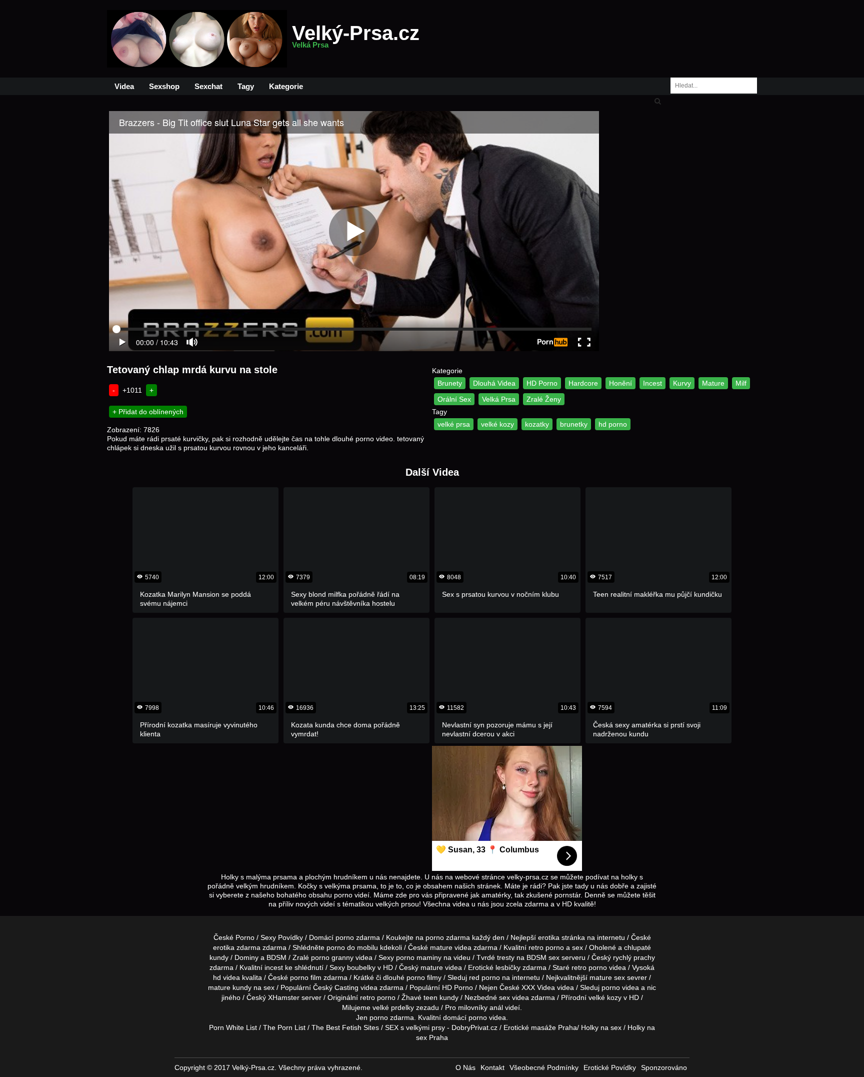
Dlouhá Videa (494, 383)
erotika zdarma (236, 947)
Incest (652, 383)
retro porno (546, 947)
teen (431, 997)
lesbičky (508, 967)
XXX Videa (538, 987)
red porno (484, 977)
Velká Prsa (499, 399)
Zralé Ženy (543, 399)
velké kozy (497, 424)
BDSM (276, 957)
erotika (549, 937)
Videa (124, 86)
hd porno (612, 424)
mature (441, 947)
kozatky (537, 424)
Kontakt (492, 1067)
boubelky (361, 967)
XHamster (284, 997)
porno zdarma (448, 937)
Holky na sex (601, 1027)
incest (273, 967)
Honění (620, 383)
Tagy (246, 86)
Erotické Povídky (610, 1067)
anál (496, 1007)
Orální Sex (454, 399)
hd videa (226, 977)
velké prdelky (393, 1007)
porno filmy (424, 977)
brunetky (574, 424)
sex (504, 997)
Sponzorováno (664, 1067)
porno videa (620, 987)
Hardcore (583, 383)
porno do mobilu (352, 947)
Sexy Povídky (281, 937)
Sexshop (164, 86)
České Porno (234, 937)
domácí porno (465, 1017)
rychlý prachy (634, 957)
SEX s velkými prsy (415, 1027)
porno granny (332, 957)
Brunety (450, 383)
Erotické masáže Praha (540, 1027)
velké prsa (454, 424)
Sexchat (208, 86)
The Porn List (284, 1027)
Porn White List (233, 1027)
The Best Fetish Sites (345, 1027)
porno (345, 937)
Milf (741, 383)
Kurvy (682, 383)
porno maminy (419, 957)
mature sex (607, 977)
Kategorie (286, 86)
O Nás (466, 1067)
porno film (306, 977)
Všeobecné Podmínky (544, 1067)
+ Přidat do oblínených (148, 412)
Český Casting (335, 987)
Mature (713, 383)
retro (367, 997)
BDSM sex (543, 957)
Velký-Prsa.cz (356, 39)
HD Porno (542, 383)
